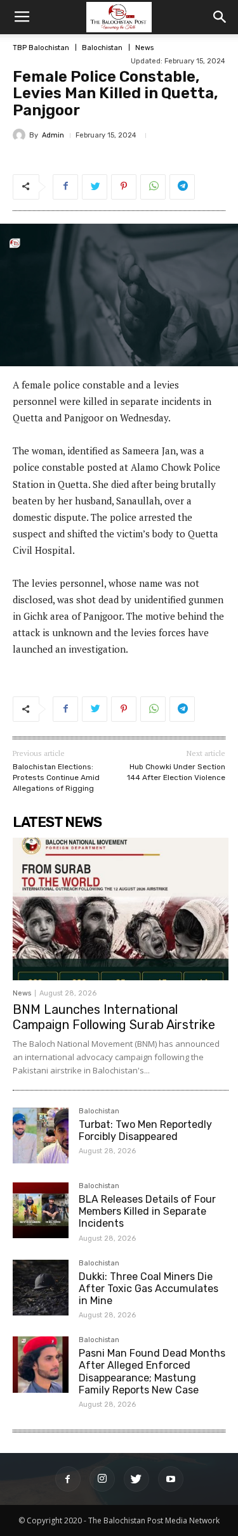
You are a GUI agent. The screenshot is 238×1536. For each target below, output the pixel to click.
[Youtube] (170, 1479)
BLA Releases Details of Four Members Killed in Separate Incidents (147, 1211)
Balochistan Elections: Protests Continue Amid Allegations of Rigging (56, 777)
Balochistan (102, 47)
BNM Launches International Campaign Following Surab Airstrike (114, 1017)
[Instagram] (102, 1479)
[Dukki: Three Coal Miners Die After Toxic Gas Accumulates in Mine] (41, 1287)
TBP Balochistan (41, 47)
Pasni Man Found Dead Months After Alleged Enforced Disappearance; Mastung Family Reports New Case (152, 1371)
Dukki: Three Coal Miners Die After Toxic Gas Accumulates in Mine (148, 1288)
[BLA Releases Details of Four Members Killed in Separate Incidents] (41, 1210)
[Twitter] (136, 1479)
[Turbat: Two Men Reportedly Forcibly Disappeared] (41, 1135)
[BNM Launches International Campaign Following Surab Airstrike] (120, 909)
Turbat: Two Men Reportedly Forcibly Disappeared (145, 1130)
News (144, 47)
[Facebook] (68, 1479)
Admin (53, 135)
